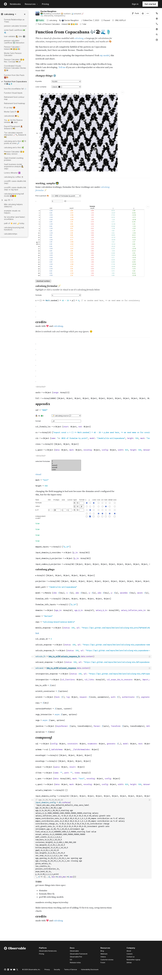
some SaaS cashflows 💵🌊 (14, 31)
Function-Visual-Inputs (13, 93)
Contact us (131, 957)
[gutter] (23, 241)
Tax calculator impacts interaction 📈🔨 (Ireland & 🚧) (15, 135)
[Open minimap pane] (157, 24)
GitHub (129, 962)
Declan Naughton (48, 11)
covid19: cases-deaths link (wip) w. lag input (15, 188)
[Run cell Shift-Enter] (150, 656)
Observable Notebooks (48, 951)
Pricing (45, 4)
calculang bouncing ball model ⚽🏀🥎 (14, 195)
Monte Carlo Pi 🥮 (11, 112)
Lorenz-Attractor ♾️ (12, 173)
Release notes (75, 962)
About (129, 951)
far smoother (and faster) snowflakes (14, 218)
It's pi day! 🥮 (9, 107)
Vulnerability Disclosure (89, 969)
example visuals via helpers (12, 212)
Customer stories (106, 960)
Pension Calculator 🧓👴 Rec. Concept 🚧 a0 (14, 60)
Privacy (47, 969)
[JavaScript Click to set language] (32, 838)
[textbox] (93, 656)
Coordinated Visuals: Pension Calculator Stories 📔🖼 (15, 68)
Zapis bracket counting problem (13, 159)
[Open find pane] (157, 34)
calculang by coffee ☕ (13, 177)
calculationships (10, 234)
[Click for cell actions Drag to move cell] (32, 656)
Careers (130, 954)
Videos (103, 957)
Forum (102, 962)
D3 (71, 960)
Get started (150, 4)
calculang (53, 20)
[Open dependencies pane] (157, 29)
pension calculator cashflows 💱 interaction (14, 41)
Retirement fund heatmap (14, 103)
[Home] (15, 956)
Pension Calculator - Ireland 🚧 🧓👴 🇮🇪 (61, 24)
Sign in (135, 4)
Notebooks (15, 4)
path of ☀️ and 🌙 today (14, 223)
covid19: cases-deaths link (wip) (15, 182)
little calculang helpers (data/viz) (13, 205)
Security (57, 969)
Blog (102, 951)
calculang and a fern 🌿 (14, 147)
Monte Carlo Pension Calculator (13, 54)
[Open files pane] (157, 13)
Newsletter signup (133, 960)
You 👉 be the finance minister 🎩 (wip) (13, 121)
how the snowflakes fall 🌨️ (15, 89)
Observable (74, 951)
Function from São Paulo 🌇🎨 (14, 76)
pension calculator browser (15, 26)
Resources (30, 4)
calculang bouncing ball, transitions (14, 228)
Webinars (103, 954)
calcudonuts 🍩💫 (11, 116)
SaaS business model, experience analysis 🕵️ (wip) (14, 166)
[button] (32, 29)
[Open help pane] (157, 40)
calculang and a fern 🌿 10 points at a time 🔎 (15, 142)
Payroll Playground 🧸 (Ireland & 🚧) (13, 127)
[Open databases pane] (157, 18)
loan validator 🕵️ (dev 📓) (15, 36)
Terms (70, 969)
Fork (137, 13)
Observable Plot (76, 957)
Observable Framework (78, 954)
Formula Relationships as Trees (14, 20)
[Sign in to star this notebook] (143, 13)
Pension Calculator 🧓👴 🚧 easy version (14, 153)
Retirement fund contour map (14, 98)
